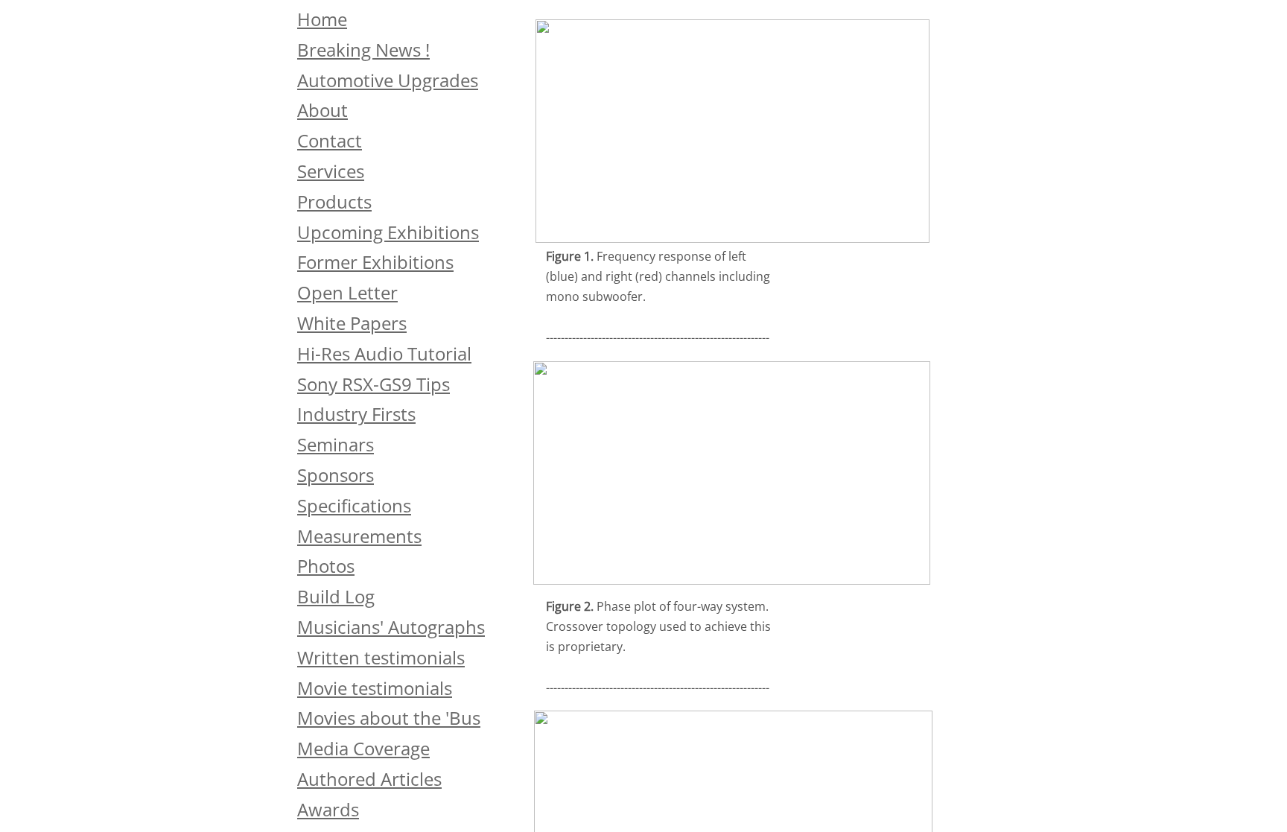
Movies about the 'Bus (388, 717)
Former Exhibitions (375, 262)
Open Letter (347, 292)
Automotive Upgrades (387, 80)
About (322, 110)
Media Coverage (363, 748)
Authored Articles (369, 778)
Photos (326, 565)
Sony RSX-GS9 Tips (373, 384)
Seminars (335, 444)
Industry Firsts (356, 413)
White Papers (352, 323)
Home (322, 19)
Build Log (336, 596)
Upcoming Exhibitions (388, 232)
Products (334, 201)
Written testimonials (381, 657)
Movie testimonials (374, 688)
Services (330, 171)
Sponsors (335, 475)
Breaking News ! (363, 49)
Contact (329, 140)
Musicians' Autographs (391, 627)
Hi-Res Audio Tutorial (384, 353)
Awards (328, 809)
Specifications (354, 505)
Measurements (359, 536)
